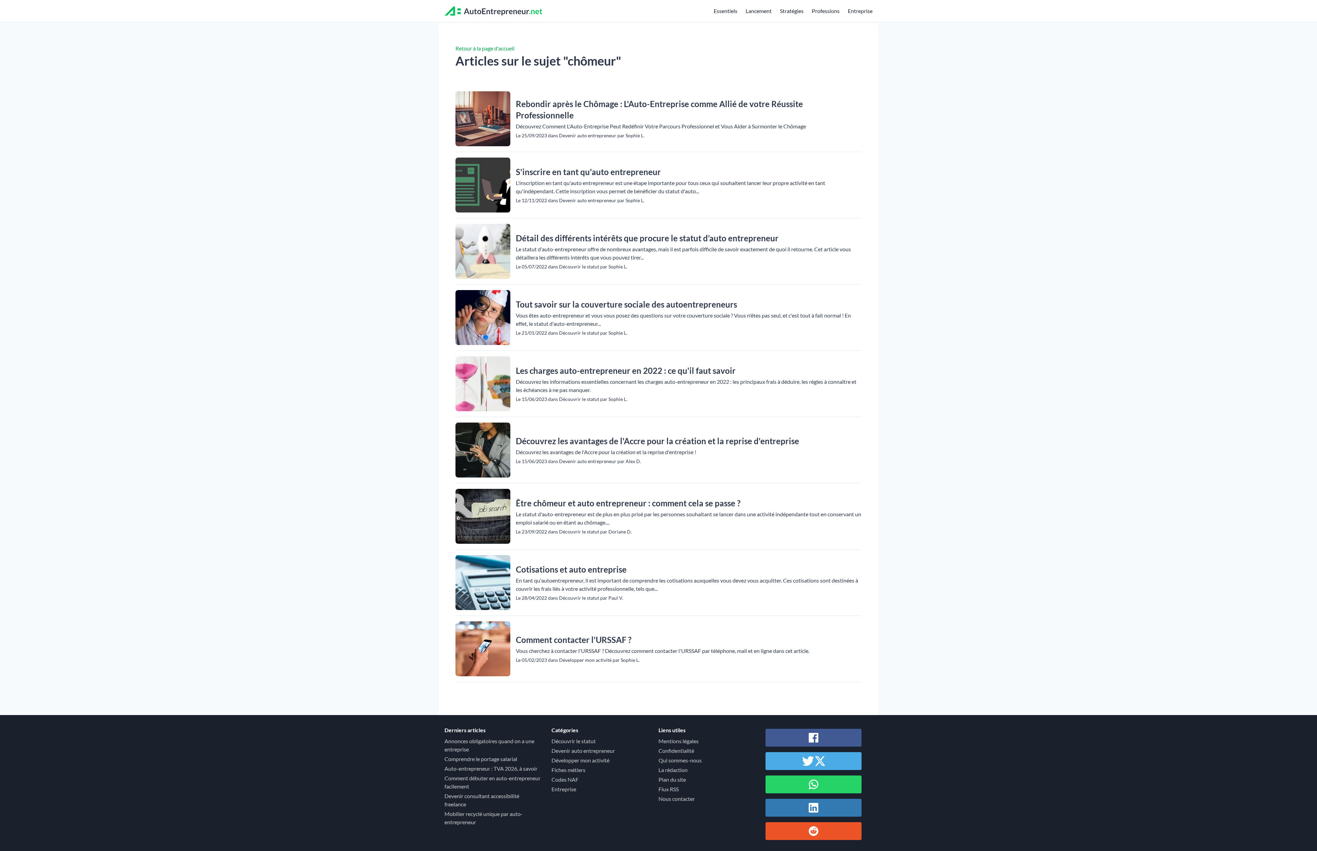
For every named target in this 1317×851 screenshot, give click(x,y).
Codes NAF (565, 779)
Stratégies (792, 11)
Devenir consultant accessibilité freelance (481, 800)
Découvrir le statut (573, 741)
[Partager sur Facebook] (814, 738)
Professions (826, 11)
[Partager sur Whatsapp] (814, 784)
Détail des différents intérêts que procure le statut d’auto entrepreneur (647, 238)
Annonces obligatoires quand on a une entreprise (489, 745)
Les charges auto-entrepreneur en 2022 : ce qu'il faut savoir (626, 371)
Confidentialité (676, 750)
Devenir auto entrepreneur (583, 750)
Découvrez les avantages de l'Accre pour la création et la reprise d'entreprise (657, 441)
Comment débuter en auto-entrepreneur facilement (492, 782)
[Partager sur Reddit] (814, 831)
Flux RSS (668, 789)
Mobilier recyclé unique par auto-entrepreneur (483, 817)
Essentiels (725, 11)
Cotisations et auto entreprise (571, 569)
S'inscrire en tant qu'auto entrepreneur (588, 172)
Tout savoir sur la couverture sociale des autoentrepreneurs (626, 304)
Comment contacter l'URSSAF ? (573, 640)
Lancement (759, 11)
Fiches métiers (568, 770)
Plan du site (672, 779)
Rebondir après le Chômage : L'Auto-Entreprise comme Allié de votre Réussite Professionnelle (659, 109)
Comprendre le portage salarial (480, 759)
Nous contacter (676, 798)
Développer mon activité (580, 760)
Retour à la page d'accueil (484, 48)
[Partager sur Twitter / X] (814, 761)
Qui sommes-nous (680, 760)
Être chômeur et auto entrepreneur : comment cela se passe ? (628, 503)
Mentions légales (678, 741)
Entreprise (860, 11)
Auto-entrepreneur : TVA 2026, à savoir (490, 768)
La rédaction (673, 770)
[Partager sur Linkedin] (814, 808)
